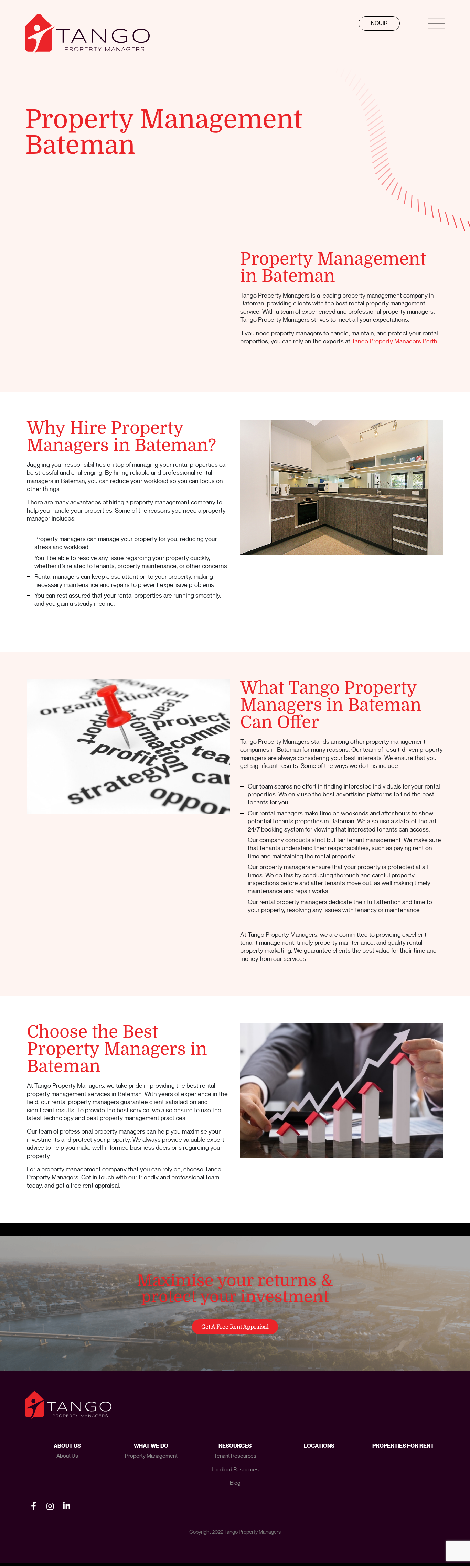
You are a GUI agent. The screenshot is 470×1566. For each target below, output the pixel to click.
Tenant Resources (235, 1455)
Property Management (151, 1455)
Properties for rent (403, 1445)
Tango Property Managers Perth (394, 341)
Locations (319, 1445)
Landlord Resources (235, 1469)
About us (67, 1455)
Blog (235, 1483)
